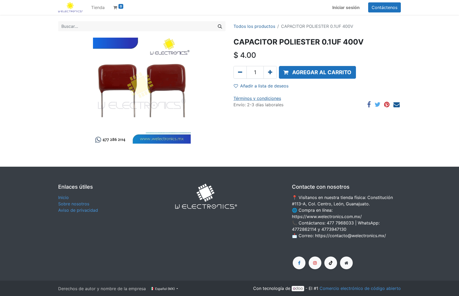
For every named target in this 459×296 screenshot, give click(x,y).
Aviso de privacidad (78, 210)
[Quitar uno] (240, 72)
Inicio (63, 197)
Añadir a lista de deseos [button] (264, 86)
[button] (317, 72)
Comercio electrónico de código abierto (360, 288)
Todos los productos (254, 26)
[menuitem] (98, 7)
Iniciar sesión (346, 7)
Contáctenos (384, 7)
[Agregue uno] (270, 72)
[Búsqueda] (220, 26)
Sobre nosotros (73, 203)
